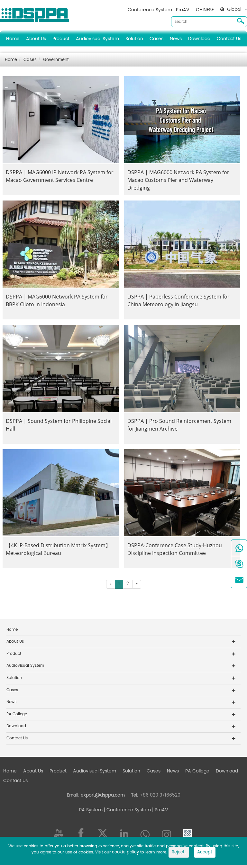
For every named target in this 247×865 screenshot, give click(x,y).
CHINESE (205, 9)
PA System (91, 810)
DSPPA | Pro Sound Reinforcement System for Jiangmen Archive (179, 424)
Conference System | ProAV (158, 9)
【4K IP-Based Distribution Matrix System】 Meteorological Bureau (58, 549)
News (176, 38)
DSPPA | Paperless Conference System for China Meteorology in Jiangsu (178, 300)
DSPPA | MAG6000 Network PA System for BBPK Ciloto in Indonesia (57, 300)
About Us (36, 38)
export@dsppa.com (103, 795)
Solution (134, 38)
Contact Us (229, 38)
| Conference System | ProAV (135, 810)
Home (13, 38)
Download (199, 38)
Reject (179, 852)
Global (234, 9)
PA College (16, 714)
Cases (156, 38)
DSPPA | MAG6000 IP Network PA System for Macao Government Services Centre (60, 176)
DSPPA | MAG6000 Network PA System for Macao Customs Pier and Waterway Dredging (178, 180)
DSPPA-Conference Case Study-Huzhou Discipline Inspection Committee (174, 549)
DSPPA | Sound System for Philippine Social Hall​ (59, 424)
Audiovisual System (97, 38)
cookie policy (125, 852)
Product (60, 38)
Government (56, 60)
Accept (204, 852)
